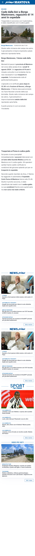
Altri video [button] (29, 480)
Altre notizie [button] (28, 324)
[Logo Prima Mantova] (17, 2)
